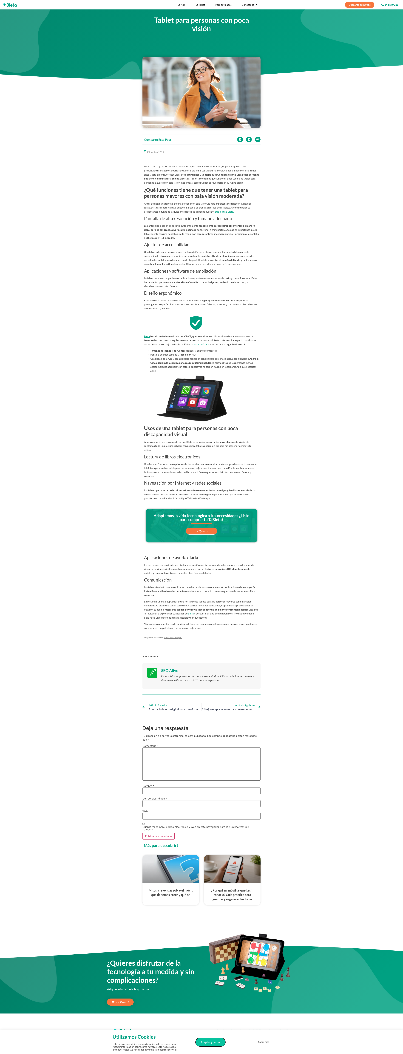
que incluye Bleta (224, 211)
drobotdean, (169, 637)
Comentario (150, 746)
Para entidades (223, 4)
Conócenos (248, 4)
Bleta (147, 336)
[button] (240, 139)
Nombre (148, 786)
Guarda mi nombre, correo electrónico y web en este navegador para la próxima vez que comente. (195, 828)
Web (145, 811)
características (202, 344)
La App (181, 4)
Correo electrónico (154, 798)
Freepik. (178, 637)
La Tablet (200, 4)
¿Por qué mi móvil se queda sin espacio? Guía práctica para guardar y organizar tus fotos (232, 894)
